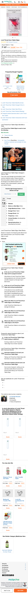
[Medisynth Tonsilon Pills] (8, 493)
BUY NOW (20, 590)
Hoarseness (7, 146)
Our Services (5, 567)
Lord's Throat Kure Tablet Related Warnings (13, 111)
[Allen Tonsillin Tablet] (20, 471)
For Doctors (5, 569)
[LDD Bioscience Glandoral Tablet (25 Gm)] (8, 515)
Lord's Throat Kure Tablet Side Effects (12, 109)
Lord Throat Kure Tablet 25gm (7, 87)
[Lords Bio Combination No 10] (20, 493)
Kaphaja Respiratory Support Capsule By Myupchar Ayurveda (20, 87)
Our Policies (5, 565)
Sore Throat (7, 140)
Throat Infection (8, 135)
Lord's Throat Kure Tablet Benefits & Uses (13, 103)
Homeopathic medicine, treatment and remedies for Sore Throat (15, 142)
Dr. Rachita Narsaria (15, 396)
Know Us (4, 563)
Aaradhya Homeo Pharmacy (10, 61)
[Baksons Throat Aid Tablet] (8, 471)
